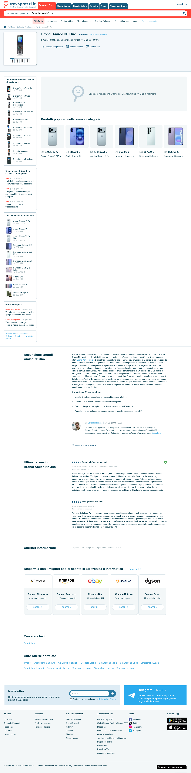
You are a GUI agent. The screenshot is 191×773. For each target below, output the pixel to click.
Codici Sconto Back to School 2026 (112, 723)
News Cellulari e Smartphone (109, 730)
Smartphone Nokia (108, 662)
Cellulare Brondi (88, 662)
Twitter (135, 723)
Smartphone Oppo (129, 662)
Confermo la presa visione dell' (94, 699)
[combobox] (17, 13)
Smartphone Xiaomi (150, 662)
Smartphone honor (125, 668)
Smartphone (30, 643)
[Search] (184, 13)
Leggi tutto (156, 433)
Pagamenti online (104, 742)
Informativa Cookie (82, 766)
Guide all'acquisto (105, 734)
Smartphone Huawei (34, 668)
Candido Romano (95, 423)
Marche (69, 734)
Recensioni (102, 745)
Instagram (137, 727)
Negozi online (72, 738)
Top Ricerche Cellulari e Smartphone (113, 738)
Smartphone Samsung (44, 662)
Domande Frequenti (12, 723)
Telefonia (11, 27)
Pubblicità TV (103, 749)
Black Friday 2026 (105, 719)
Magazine (101, 727)
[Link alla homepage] (5, 27)
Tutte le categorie (149, 21)
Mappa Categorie (73, 719)
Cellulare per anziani (68, 662)
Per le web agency (43, 723)
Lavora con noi (10, 734)
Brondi (38, 27)
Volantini (69, 727)
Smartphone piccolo (104, 668)
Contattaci (8, 730)
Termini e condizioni (45, 766)
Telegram (136, 730)
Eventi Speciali (72, 723)
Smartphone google (81, 668)
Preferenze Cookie (99, 766)
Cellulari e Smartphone (25, 27)
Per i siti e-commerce (44, 719)
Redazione (8, 727)
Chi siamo (8, 719)
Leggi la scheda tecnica (85, 445)
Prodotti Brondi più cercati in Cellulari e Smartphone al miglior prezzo (19, 336)
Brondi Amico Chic (85, 360)
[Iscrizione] (113, 693)
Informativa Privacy (107, 699)
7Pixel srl (10, 766)
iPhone (27, 662)
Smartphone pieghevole (58, 668)
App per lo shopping (105, 753)
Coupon (69, 730)
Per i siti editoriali (42, 727)
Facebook (136, 719)
